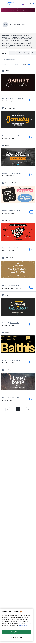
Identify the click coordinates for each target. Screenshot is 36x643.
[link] (30, 3)
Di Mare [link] (7, 145)
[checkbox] (29, 64)
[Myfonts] (10, 4)
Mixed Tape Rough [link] (10, 183)
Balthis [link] (7, 332)
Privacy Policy (23, 625)
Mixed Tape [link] (8, 220)
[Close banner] (32, 10)
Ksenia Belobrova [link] (22, 98)
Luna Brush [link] (8, 370)
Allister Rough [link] (9, 258)
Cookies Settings (16, 637)
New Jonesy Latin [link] (10, 108)
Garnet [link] (7, 71)
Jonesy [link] (7, 295)
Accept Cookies (16, 632)
